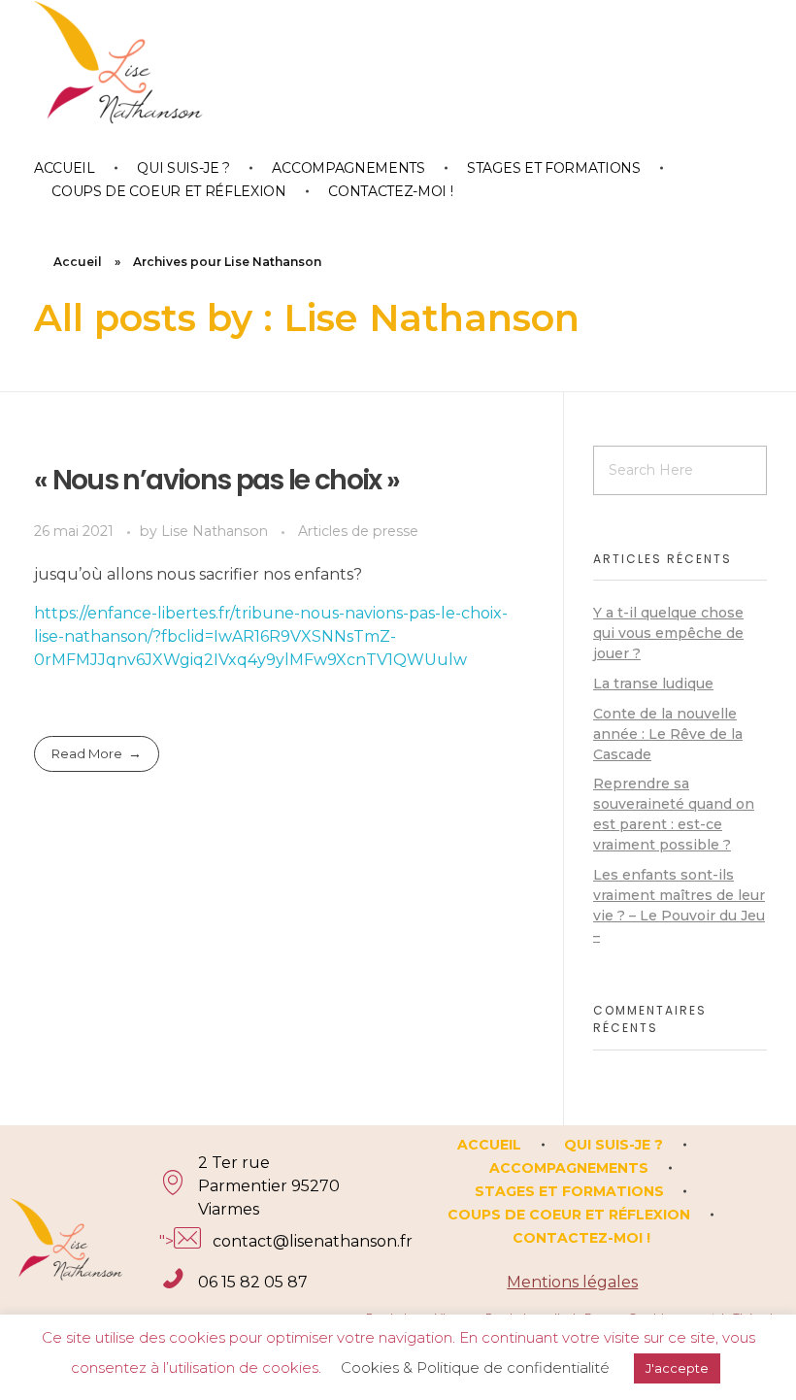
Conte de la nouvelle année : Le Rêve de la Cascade (668, 734)
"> (251, 1241)
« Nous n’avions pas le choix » (217, 480)
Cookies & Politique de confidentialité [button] (475, 1367)
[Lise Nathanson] (131, 76)
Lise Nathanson (216, 531)
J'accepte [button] (677, 1368)
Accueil (77, 261)
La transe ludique (653, 683)
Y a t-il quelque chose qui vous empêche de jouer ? (668, 633)
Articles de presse (358, 531)
